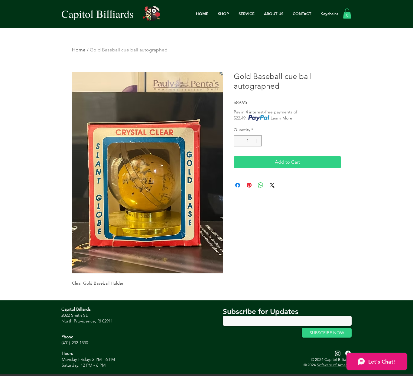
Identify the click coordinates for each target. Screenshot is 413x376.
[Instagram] (337, 353)
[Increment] (257, 141)
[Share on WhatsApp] (260, 185)
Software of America (334, 365)
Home (79, 50)
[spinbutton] (247, 141)
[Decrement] (238, 141)
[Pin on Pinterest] (249, 185)
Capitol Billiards (97, 13)
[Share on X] (272, 185)
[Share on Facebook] (237, 185)
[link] (347, 13)
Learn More (281, 118)
